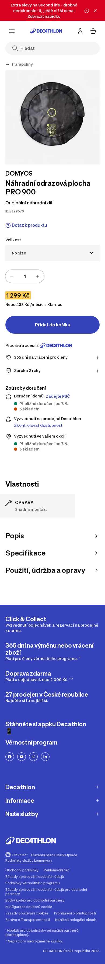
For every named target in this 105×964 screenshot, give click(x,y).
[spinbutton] (24, 276)
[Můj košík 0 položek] (93, 31)
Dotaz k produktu (29, 225)
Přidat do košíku (52, 324)
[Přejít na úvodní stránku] (46, 31)
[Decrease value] (11, 276)
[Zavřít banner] (95, 10)
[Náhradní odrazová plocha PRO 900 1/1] (52, 117)
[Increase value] (37, 276)
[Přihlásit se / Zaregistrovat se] (80, 31)
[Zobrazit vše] (7, 64)
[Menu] (11, 31)
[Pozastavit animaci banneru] (86, 10)
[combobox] (52, 253)
